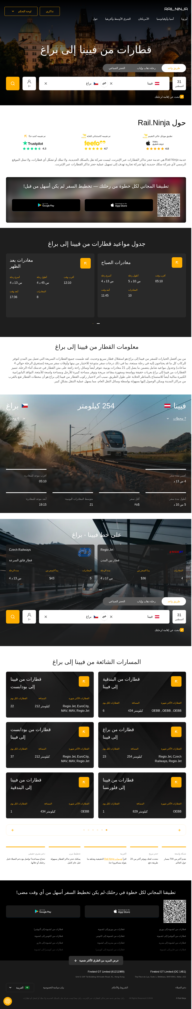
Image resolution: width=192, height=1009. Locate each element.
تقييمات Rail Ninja (113, 859)
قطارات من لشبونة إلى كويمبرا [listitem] (110, 949)
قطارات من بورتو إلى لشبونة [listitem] (111, 929)
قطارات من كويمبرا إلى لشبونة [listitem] (48, 949)
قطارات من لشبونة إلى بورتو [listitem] (172, 929)
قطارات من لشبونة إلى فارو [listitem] (50, 942)
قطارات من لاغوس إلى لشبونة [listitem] (48, 936)
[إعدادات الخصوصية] (7, 1001)
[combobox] (138, 83)
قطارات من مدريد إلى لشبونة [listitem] (110, 942)
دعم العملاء (181, 987)
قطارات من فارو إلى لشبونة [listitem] (173, 949)
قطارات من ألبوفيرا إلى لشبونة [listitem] (171, 936)
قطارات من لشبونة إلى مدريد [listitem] (172, 942)
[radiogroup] (144, 68)
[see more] (85, 263)
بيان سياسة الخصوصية (53, 987)
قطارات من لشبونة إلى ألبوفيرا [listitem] (48, 929)
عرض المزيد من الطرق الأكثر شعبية (99, 960)
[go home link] (176, 9)
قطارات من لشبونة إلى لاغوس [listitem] (110, 936)
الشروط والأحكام (120, 987)
